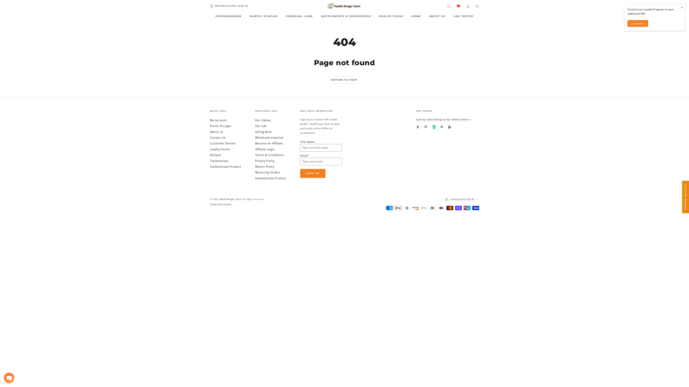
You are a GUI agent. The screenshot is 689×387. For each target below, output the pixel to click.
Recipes (215, 155)
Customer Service (223, 143)
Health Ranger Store (230, 199)
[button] (9, 378)
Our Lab (261, 126)
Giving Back (263, 132)
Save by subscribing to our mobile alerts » (443, 119)
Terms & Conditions (269, 155)
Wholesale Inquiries (269, 138)
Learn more (638, 23)
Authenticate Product (225, 167)
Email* (304, 155)
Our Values (263, 120)
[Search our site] (449, 6)
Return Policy (265, 167)
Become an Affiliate (269, 143)
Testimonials (219, 161)
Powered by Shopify (220, 204)
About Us (216, 132)
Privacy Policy (265, 161)
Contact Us (218, 138)
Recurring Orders (267, 172)
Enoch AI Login (220, 126)
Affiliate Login (265, 149)
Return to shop (344, 79)
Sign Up (312, 173)
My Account (218, 120)
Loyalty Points (220, 149)
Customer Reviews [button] (686, 197)
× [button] (682, 7)
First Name (307, 142)
